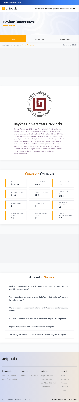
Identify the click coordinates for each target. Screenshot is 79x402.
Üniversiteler (39, 9)
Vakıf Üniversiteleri (9, 375)
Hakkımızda (62, 400)
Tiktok (63, 375)
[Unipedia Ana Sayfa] (9, 8)
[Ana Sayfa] (9, 359)
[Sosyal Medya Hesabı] (59, 358)
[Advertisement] (39, 62)
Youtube (64, 383)
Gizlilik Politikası (72, 400)
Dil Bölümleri (45, 387)
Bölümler (48, 9)
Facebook (64, 387)
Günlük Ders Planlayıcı (29, 375)
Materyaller (64, 9)
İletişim (54, 400)
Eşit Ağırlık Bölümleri (48, 383)
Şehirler (56, 9)
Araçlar (72, 9)
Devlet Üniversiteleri (9, 379)
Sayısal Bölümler (47, 375)
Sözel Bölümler (46, 379)
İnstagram (65, 379)
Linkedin (64, 390)
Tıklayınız (20, 2)
